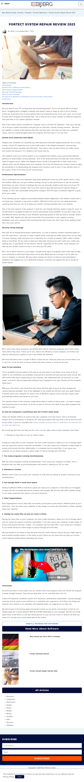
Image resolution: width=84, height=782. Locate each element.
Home (9, 708)
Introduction (7, 85)
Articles (20, 12)
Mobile (9, 711)
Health (9, 705)
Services (10, 722)
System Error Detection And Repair (16, 87)
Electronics (11, 702)
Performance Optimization (12, 90)
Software (28, 12)
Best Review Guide (9, 12)
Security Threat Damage (12, 92)
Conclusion (6, 99)
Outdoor (10, 716)
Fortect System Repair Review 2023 (43, 671)
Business (10, 696)
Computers (11, 699)
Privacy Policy (8, 777)
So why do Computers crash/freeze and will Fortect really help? (27, 96)
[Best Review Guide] (42, 5)
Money (9, 713)
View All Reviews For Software (42, 624)
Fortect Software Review (39, 653)
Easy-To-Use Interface (11, 94)
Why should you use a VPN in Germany (45, 636)
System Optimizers (40, 12)
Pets (8, 719)
